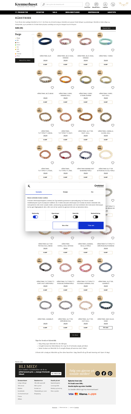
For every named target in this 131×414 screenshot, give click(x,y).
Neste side (19, 362)
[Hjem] (26, 5)
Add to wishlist (52, 50)
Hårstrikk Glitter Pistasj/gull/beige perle (45, 246)
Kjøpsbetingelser (55, 383)
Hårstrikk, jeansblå (45, 319)
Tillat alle (91, 225)
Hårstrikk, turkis (106, 56)
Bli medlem (56, 373)
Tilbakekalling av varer (40, 391)
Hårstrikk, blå (45, 56)
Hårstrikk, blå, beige (45, 93)
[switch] (55, 217)
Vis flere (75, 335)
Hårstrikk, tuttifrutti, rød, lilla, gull (65, 170)
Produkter (22, 12)
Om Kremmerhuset (23, 393)
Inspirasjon (93, 12)
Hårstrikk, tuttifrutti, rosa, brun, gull (45, 170)
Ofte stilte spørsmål (39, 383)
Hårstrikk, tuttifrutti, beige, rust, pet (45, 133)
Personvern (54, 407)
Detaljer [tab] (65, 192)
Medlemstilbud (73, 12)
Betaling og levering (56, 388)
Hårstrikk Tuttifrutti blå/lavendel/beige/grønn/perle (106, 208)
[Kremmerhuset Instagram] (97, 373)
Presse (20, 396)
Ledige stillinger (22, 383)
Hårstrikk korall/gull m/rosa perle (65, 246)
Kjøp (45, 64)
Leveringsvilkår (55, 385)
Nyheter (40, 12)
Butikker (20, 388)
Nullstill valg (24, 60)
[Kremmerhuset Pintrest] (110, 373)
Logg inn (105, 7)
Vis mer (105, 327)
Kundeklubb (21, 391)
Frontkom (76, 407)
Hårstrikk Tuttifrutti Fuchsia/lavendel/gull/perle (85, 283)
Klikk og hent (37, 385)
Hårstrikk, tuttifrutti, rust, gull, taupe (65, 133)
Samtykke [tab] (39, 192)
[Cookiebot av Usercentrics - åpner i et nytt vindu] (96, 186)
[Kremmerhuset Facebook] (104, 373)
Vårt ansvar (21, 385)
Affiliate (20, 399)
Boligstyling (37, 393)
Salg (55, 12)
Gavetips (112, 12)
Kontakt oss (37, 388)
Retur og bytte (55, 391)
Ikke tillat (65, 225)
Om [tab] (92, 192)
